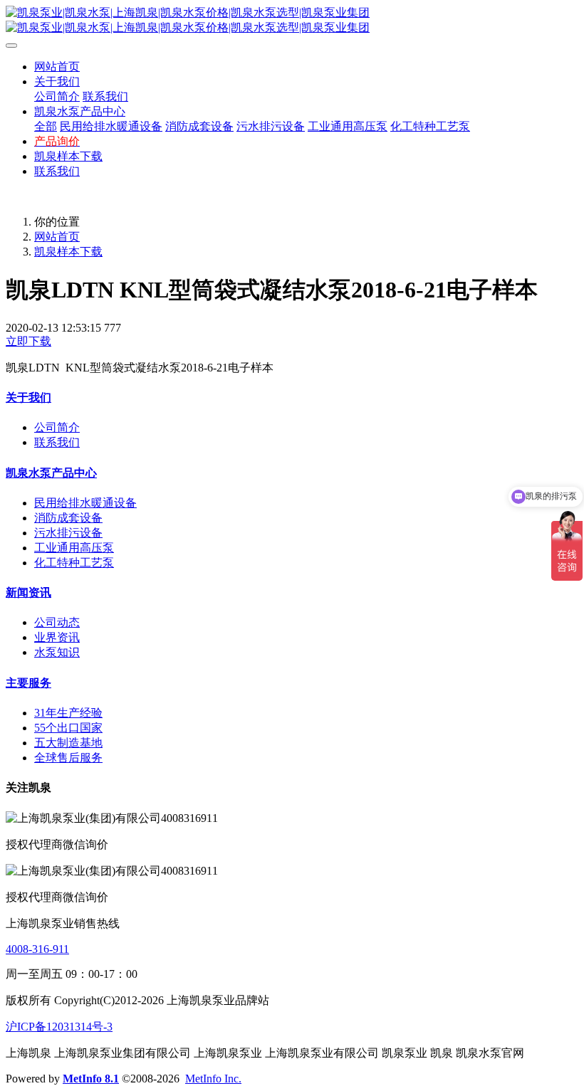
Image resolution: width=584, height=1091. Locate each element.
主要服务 (28, 683)
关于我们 (28, 397)
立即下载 (28, 341)
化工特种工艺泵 (74, 563)
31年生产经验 (68, 713)
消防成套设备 (68, 518)
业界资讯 (57, 637)
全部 (45, 126)
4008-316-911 (37, 949)
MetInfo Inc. (213, 1078)
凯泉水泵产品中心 (51, 473)
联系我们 (57, 442)
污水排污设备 (68, 533)
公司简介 (57, 427)
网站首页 (57, 66)
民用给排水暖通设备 (85, 503)
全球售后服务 (68, 758)
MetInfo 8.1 (91, 1078)
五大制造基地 (68, 743)
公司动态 (57, 622)
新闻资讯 (28, 592)
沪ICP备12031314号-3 (59, 1027)
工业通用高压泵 (74, 548)
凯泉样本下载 (68, 252)
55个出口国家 (68, 728)
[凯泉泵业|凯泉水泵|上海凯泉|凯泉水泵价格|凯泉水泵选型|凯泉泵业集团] (292, 21)
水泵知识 (57, 652)
